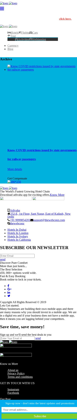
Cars (35, 32)
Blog (10, 49)
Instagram (13, 389)
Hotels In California (19, 239)
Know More (57, 194)
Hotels (15, 32)
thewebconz (17, 223)
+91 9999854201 (20, 219)
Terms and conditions (20, 376)
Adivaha (15, 210)
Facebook (13, 392)
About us (12, 370)
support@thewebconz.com (49, 219)
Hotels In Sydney (17, 236)
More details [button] (14, 169)
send (2, 259)
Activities (23, 39)
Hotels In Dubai (16, 229)
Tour (13, 35)
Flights (25, 32)
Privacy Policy (16, 373)
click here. (65, 18)
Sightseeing (39, 39)
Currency (13, 45)
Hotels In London (17, 233)
